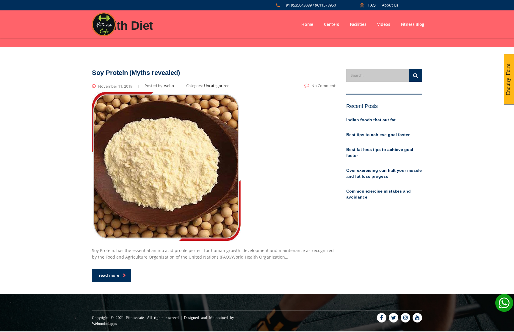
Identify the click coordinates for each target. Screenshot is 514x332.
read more (109, 275)
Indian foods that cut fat (371, 119)
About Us (390, 5)
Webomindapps (104, 323)
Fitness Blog (412, 24)
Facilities (358, 24)
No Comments (324, 85)
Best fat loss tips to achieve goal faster (379, 152)
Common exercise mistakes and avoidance (378, 194)
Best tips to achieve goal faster (378, 134)
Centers (331, 24)
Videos (383, 24)
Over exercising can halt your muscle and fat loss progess (384, 173)
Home (307, 24)
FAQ (372, 5)
